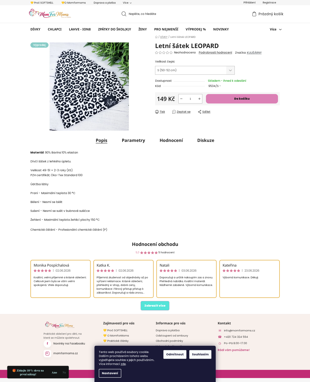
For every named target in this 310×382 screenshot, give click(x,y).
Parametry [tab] (133, 140)
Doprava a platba (105, 3)
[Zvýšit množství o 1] (199, 98)
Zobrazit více (155, 306)
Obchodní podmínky (169, 341)
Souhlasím (200, 354)
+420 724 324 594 (236, 337)
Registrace (269, 2)
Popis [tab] (101, 140)
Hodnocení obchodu (155, 244)
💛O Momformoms (73, 3)
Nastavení (110, 373)
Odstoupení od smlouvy (172, 335)
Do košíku (242, 99)
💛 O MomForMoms (116, 335)
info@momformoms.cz (239, 330)
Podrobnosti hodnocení (215, 53)
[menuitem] (35, 29)
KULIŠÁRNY (254, 53)
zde (123, 364)
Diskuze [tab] (205, 140)
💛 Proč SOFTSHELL (41, 3)
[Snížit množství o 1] (181, 98)
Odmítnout (175, 354)
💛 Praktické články (115, 341)
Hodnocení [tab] (171, 140)
